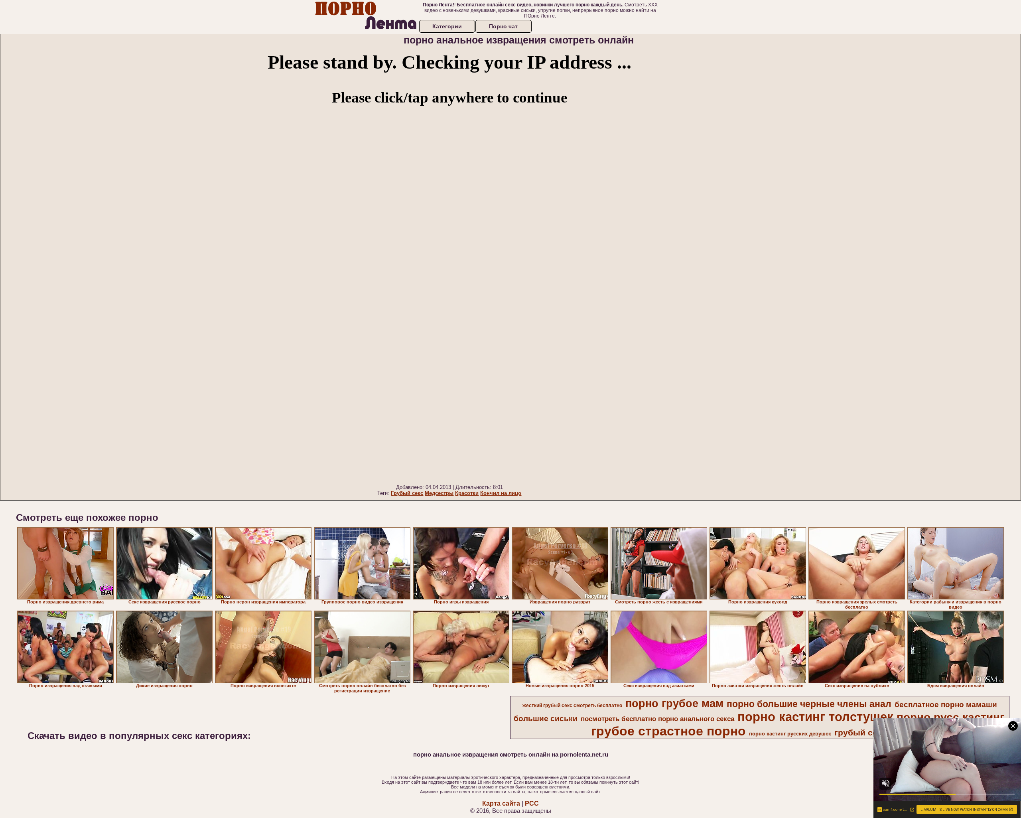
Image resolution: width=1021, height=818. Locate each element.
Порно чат (503, 26)
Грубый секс (407, 493)
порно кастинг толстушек (815, 716)
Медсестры (439, 493)
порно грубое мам (674, 704)
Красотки (467, 493)
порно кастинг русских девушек (790, 734)
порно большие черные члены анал (809, 704)
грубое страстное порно (668, 731)
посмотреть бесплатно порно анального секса (657, 719)
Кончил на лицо (500, 493)
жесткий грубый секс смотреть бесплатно (572, 705)
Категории (447, 26)
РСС (532, 803)
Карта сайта (501, 803)
